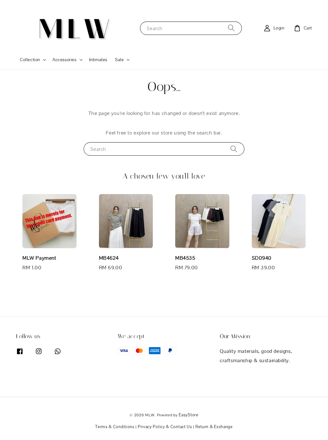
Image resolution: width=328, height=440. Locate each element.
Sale (119, 59)
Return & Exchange (214, 426)
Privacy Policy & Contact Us (165, 426)
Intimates (98, 59)
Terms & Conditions (115, 426)
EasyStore (188, 415)
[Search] (231, 28)
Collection (30, 59)
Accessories (65, 59)
